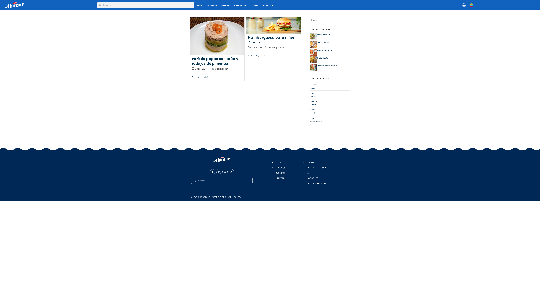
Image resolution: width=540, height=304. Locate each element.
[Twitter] (218, 171)
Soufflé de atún (323, 42)
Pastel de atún (323, 58)
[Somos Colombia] (469, 5)
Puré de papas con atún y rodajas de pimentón (215, 61)
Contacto (268, 5)
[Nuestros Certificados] (462, 5)
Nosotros (212, 5)
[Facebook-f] (212, 171)
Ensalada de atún (324, 34)
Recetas (225, 5)
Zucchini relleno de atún (327, 65)
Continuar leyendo (200, 77)
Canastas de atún (324, 50)
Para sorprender (220, 68)
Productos (240, 5)
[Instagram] (225, 171)
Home (199, 5)
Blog (255, 5)
